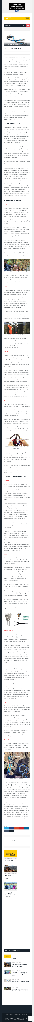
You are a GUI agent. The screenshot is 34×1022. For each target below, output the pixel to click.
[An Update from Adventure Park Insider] (10, 854)
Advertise (25, 1018)
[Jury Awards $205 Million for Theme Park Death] (10, 869)
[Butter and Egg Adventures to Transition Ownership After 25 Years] (10, 886)
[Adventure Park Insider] (17, 18)
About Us (11, 1018)
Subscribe (14, 1019)
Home (6, 1018)
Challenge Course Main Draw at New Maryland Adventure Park (20, 989)
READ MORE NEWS (8, 996)
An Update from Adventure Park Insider (11, 861)
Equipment (21, 53)
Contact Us (7, 1019)
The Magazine (18, 1018)
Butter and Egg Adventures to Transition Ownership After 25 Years (10, 894)
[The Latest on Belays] (17, 40)
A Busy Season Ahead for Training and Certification (20, 982)
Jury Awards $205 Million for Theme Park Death (11, 877)
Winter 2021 (27, 53)
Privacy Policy (21, 1019)
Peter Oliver (8, 53)
